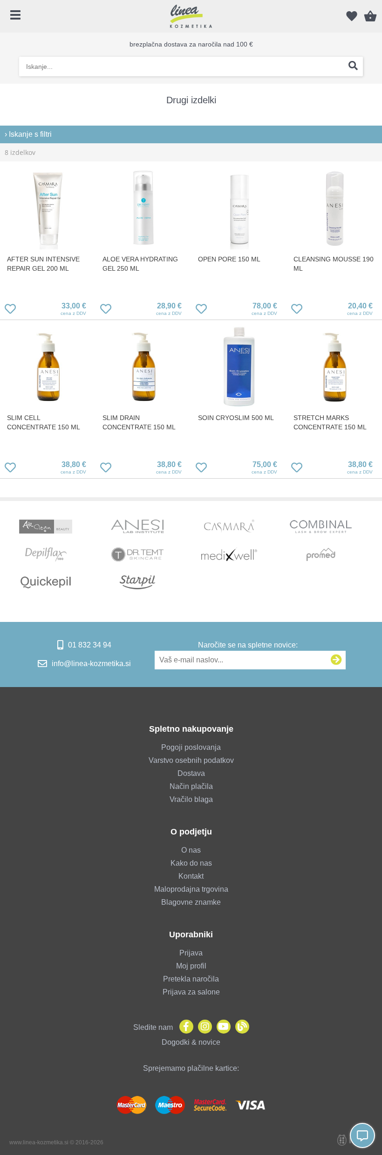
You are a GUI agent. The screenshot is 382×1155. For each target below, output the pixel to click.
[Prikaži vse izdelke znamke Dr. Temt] (137, 554)
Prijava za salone (191, 992)
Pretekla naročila (191, 979)
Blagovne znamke (191, 902)
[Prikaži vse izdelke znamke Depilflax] (45, 554)
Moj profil (191, 966)
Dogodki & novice (191, 1042)
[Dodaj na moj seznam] (10, 310)
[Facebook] (184, 1027)
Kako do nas (191, 863)
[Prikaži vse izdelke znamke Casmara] (229, 527)
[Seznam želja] (351, 16)
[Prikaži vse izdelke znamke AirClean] (45, 527)
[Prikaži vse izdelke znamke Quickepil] (45, 582)
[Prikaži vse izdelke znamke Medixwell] (229, 554)
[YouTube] (221, 1027)
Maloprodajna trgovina (191, 889)
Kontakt (191, 876)
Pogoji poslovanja (191, 747)
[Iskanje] (353, 66)
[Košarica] (370, 16)
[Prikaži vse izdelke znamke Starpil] (137, 582)
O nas (191, 850)
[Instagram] (202, 1027)
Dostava (191, 773)
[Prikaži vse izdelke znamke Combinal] (321, 527)
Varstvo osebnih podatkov (191, 760)
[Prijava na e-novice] (336, 660)
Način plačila (191, 786)
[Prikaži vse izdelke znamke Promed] (321, 554)
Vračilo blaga (191, 799)
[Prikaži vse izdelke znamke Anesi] (137, 527)
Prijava (191, 953)
